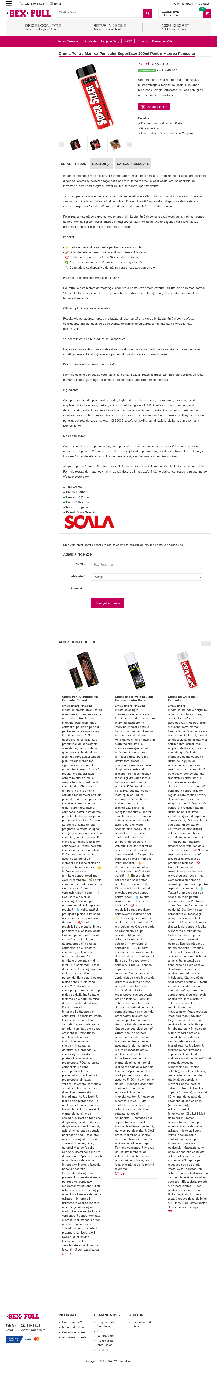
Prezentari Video (163, 41)
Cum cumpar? (183, 3)
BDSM (128, 41)
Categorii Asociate (133, 164)
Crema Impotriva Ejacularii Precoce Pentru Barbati (134, 698)
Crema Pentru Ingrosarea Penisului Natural (80, 698)
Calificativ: (77, 576)
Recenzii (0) (101, 164)
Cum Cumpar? (72, 1322)
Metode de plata (73, 1327)
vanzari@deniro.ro (33, 1330)
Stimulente (89, 41)
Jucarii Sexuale (68, 41)
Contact (204, 3)
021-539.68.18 (34, 3)
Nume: (80, 563)
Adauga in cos (157, 106)
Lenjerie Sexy (110, 41)
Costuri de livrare (73, 1332)
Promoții (142, 41)
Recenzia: (78, 588)
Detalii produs (73, 164)
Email (57, 3)
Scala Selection (87, 512)
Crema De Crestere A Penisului (182, 698)
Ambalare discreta (74, 1337)
